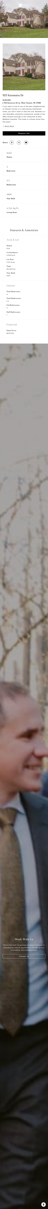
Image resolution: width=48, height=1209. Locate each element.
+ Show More (8, 126)
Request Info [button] (24, 133)
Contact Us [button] (24, 956)
